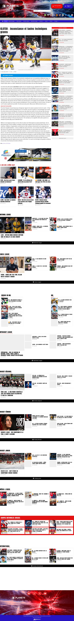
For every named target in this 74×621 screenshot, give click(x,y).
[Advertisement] (62, 147)
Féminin (51, 21)
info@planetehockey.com (18, 607)
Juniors (46, 21)
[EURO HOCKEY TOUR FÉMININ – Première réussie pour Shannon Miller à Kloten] (52, 530)
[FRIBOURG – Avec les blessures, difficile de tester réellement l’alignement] (53, 220)
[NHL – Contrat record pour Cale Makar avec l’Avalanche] (54, 323)
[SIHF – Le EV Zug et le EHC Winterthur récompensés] (28, 456)
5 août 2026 (60, 346)
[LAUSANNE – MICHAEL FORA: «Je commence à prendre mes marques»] (28, 227)
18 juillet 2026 (60, 378)
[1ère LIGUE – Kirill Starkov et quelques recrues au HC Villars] (53, 377)
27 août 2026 (4, 474)
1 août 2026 (11, 318)
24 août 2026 (35, 419)
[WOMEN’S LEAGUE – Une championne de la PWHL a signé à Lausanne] (12, 422)
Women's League (26, 21)
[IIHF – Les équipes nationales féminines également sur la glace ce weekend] (28, 424)
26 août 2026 (35, 457)
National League (11, 21)
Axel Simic (4, 143)
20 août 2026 (10, 504)
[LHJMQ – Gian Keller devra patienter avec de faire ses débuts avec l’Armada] (52, 559)
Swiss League (19, 21)
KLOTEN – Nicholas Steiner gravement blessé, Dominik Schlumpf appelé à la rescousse (43, 201)
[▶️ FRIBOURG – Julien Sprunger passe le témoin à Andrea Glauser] (53, 227)
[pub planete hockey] (25, 154)
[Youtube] (45, 593)
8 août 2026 (35, 339)
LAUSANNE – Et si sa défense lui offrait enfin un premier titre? (25, 181)
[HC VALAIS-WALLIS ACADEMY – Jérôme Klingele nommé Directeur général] (28, 463)
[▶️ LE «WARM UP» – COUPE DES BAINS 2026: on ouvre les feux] (53, 502)
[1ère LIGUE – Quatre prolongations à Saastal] (53, 384)
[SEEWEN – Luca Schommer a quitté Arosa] (28, 345)
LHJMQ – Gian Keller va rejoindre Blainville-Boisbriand (8, 200)
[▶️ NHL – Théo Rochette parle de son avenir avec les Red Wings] (4, 323)
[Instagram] (34, 593)
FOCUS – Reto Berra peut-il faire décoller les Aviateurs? (7, 181)
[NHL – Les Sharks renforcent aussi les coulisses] (55, 41)
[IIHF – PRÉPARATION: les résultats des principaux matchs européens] (55, 58)
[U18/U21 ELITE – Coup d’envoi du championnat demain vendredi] (12, 461)
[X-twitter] (39, 593)
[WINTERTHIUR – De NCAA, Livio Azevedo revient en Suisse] (28, 338)
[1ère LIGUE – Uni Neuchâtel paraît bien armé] (28, 384)
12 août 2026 (11, 310)
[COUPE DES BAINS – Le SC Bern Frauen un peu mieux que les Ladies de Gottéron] (53, 417)
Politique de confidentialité (18, 609)
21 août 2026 (35, 268)
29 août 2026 (62, 60)
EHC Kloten (8, 143)
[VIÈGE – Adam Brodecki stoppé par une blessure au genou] (53, 260)
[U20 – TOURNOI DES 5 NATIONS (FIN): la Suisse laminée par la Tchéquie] (55, 74)
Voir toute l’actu (62, 138)
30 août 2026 (62, 35)
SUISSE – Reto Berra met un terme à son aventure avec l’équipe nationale (26, 201)
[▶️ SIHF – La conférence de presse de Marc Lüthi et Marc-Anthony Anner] (55, 132)
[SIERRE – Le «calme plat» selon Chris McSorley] (28, 267)
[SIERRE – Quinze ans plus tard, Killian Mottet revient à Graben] (12, 265)
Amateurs (41, 21)
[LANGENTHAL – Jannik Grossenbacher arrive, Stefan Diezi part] (53, 345)
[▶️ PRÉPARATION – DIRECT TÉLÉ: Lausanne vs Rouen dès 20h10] (28, 495)
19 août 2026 (34, 504)
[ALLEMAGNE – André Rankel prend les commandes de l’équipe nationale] (55, 66)
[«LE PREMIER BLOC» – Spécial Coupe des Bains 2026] (53, 495)
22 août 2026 (60, 261)
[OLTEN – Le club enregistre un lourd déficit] (28, 260)
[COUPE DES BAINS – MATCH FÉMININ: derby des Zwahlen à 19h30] (53, 424)
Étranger (55, 21)
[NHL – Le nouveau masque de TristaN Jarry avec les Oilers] (54, 315)
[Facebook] (28, 593)
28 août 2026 (60, 221)
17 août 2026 (59, 503)
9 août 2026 (35, 379)
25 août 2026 (4, 278)
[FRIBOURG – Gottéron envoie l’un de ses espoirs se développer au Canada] (53, 463)
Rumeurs (5, 21)
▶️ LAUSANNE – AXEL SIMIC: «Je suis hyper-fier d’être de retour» (43, 181)
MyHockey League (34, 21)
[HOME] (3, 21)
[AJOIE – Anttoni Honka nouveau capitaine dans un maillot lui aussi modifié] (55, 82)
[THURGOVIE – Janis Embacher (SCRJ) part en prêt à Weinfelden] (53, 267)
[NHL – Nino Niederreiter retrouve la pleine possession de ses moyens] (4, 301)
